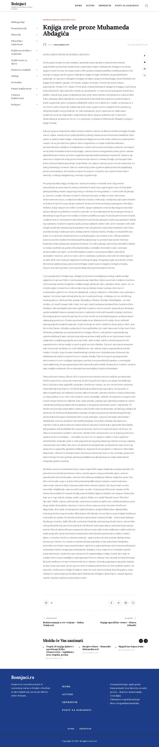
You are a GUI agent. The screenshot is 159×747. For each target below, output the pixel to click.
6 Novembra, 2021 (55, 658)
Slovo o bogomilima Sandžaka (124, 703)
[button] (141, 641)
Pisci (73, 20)
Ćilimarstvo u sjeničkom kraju (124, 699)
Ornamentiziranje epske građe (125, 684)
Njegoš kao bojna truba (131, 646)
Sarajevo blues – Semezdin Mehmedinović (96, 648)
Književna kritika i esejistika (56, 20)
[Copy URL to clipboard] (145, 75)
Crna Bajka (115, 695)
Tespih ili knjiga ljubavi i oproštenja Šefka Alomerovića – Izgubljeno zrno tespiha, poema (60, 650)
